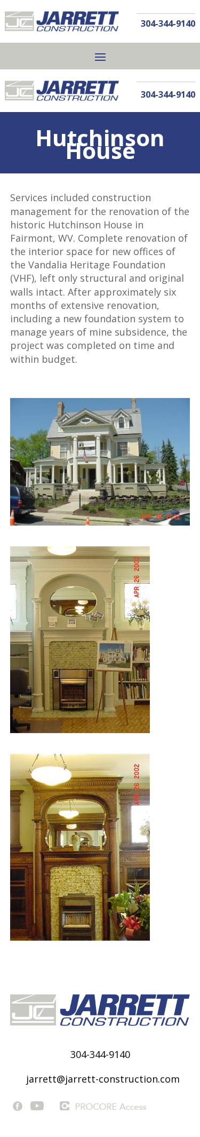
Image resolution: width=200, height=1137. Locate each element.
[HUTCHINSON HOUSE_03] (100, 525)
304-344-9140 (168, 23)
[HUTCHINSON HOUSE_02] (80, 733)
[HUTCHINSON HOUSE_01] (80, 940)
